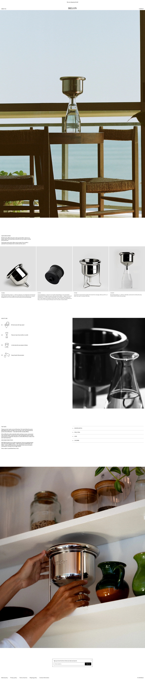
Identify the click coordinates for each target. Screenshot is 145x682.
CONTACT (141, 8)
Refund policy (4, 677)
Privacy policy (13, 677)
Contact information (44, 677)
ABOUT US (3, 8)
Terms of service (23, 677)
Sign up (88, 664)
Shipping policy (33, 677)
